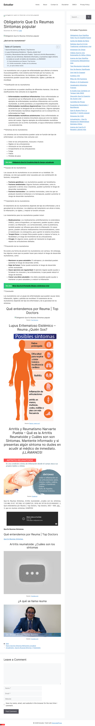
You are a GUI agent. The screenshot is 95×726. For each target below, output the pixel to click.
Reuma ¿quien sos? (34, 423)
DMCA (74, 4)
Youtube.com (34, 596)
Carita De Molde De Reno (79, 41)
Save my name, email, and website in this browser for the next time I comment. (31, 704)
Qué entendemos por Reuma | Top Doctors (20, 50)
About (45, 4)
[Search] (88, 17)
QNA (7, 643)
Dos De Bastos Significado (80, 69)
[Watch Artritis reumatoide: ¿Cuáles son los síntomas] (32, 593)
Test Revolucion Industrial (79, 66)
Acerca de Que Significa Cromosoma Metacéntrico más (79, 60)
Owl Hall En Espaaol (77, 72)
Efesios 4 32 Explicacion (79, 82)
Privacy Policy (84, 4)
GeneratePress (57, 723)
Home (37, 4)
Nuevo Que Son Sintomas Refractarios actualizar (21, 645)
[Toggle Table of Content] (57, 47)
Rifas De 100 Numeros (78, 79)
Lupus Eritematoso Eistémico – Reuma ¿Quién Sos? (23, 52)
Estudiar (8, 4)
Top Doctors (34, 320)
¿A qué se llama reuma (16, 65)
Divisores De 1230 (77, 116)
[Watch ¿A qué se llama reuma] (32, 636)
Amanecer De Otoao (77, 50)
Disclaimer (65, 4)
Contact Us (54, 4)
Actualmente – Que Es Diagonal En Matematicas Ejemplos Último (79, 121)
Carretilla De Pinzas (77, 102)
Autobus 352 (75, 76)
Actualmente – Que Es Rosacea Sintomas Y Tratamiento (23, 648)
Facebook (34, 496)
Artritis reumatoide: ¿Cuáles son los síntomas (23, 63)
